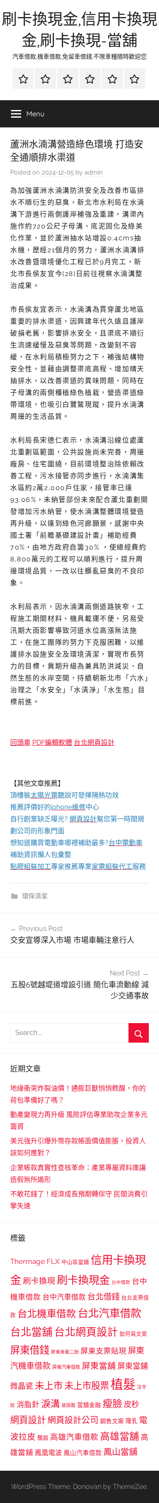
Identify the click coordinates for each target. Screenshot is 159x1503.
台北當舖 (31, 1332)
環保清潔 (34, 896)
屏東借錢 (29, 1350)
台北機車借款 (46, 1313)
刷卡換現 (39, 1281)
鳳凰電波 (48, 1453)
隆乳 (131, 1421)
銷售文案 (112, 1421)
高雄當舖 (119, 1436)
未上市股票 (86, 1385)
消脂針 (28, 1404)
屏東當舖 (99, 1366)
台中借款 (121, 1282)
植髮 (123, 1384)
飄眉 (42, 1438)
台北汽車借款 (109, 1313)
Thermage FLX (35, 1261)
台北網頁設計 (94, 743)
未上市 (49, 1385)
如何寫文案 (133, 1334)
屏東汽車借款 (66, 1367)
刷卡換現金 (83, 1280)
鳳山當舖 (120, 1452)
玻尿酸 (68, 1405)
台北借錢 (103, 1296)
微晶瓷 (21, 1386)
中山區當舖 (75, 1262)
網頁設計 (28, 1420)
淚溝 (50, 1403)
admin (93, 172)
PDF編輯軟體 (52, 743)
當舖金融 (89, 1404)
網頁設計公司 (72, 1420)
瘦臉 (112, 1403)
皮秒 (131, 1404)
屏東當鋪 (132, 1366)
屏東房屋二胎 (65, 1351)
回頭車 (20, 743)
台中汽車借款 (64, 1297)
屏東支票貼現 (103, 1351)
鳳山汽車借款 (83, 1452)
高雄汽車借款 (74, 1437)
